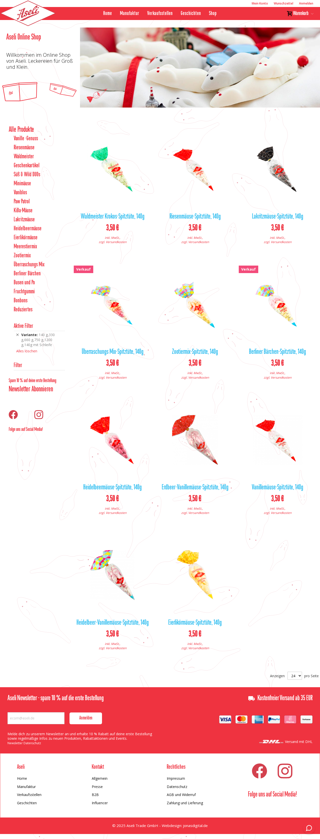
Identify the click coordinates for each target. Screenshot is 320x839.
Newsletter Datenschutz (24, 743)
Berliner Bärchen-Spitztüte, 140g (277, 352)
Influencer (100, 802)
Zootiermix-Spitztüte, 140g (195, 352)
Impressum (176, 778)
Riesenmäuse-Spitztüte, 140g (195, 216)
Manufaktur (129, 13)
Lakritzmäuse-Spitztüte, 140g (277, 216)
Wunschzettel (283, 3)
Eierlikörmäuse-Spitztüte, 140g (195, 622)
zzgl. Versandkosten (112, 242)
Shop (213, 13)
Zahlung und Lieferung (185, 802)
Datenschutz (177, 786)
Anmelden (306, 3)
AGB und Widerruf (181, 794)
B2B (95, 794)
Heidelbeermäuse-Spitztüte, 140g (112, 487)
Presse (97, 786)
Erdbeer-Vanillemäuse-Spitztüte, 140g (195, 487)
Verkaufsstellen (160, 13)
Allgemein (100, 778)
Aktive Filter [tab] (23, 326)
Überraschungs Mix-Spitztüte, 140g (113, 352)
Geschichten (191, 13)
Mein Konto (260, 3)
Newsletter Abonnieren (31, 389)
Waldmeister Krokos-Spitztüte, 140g (112, 216)
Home (107, 13)
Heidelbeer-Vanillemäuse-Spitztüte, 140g (112, 622)
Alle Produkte (21, 130)
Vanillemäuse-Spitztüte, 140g (277, 487)
